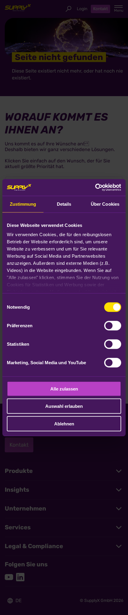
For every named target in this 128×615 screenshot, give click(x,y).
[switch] (112, 325)
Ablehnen (64, 423)
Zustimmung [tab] (23, 203)
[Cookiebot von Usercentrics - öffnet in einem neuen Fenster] (95, 187)
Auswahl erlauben (64, 406)
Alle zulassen (64, 388)
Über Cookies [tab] (105, 203)
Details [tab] (64, 203)
